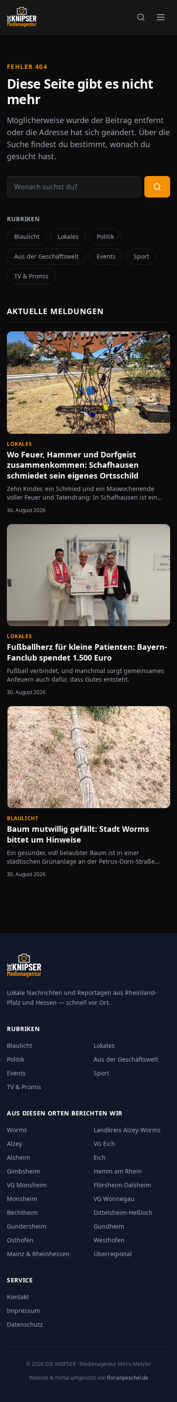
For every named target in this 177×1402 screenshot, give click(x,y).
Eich (100, 1157)
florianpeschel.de (127, 1377)
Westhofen (109, 1240)
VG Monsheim (27, 1185)
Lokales (68, 236)
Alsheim (18, 1157)
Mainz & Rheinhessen (38, 1254)
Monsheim (22, 1199)
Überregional (113, 1254)
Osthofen (20, 1240)
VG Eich (104, 1144)
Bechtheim (22, 1212)
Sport (141, 256)
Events (106, 256)
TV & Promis (31, 276)
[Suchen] (141, 17)
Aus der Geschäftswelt (46, 256)
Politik (105, 236)
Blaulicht (27, 236)
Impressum (23, 1310)
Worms (17, 1130)
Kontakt (18, 1297)
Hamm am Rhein (118, 1171)
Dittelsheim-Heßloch (123, 1212)
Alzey (14, 1144)
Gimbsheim (23, 1171)
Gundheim (109, 1226)
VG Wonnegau (114, 1199)
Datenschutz (25, 1324)
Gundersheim (26, 1226)
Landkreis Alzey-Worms (127, 1130)
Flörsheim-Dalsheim (122, 1185)
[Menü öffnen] (160, 17)
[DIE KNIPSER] (22, 17)
